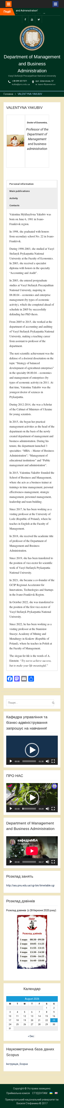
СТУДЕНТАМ (39, 1093)
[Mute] (47, 761)
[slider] (29, 761)
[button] (32, 184)
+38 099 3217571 (19, 81)
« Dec (31, 1036)
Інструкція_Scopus (17, 1064)
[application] (32, 750)
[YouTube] (32, 19)
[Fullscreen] (53, 761)
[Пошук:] (31, 702)
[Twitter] (39, 19)
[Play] (11, 761)
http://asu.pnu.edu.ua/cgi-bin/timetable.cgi (30, 885)
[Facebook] (25, 19)
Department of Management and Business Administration (32, 63)
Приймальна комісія (18, 1093)
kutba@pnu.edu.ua (21, 84)
